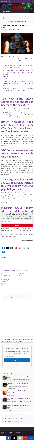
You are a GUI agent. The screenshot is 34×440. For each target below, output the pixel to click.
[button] (16, 214)
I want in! (17, 225)
